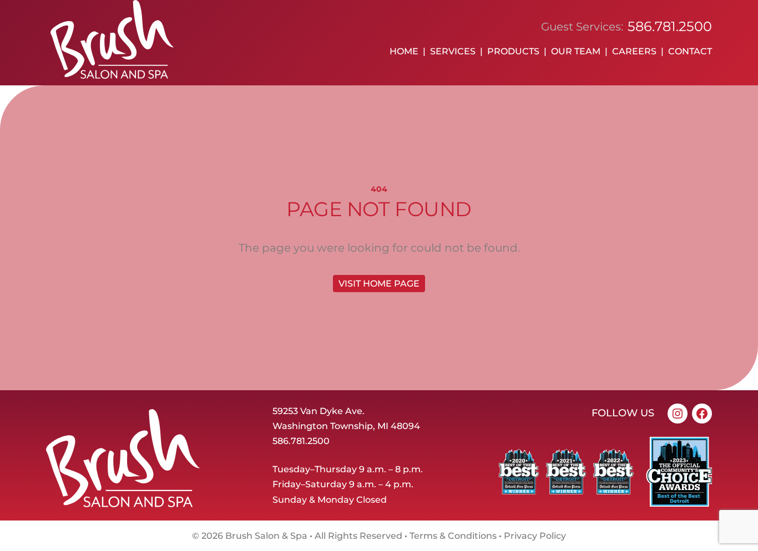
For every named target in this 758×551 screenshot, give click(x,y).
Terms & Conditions (453, 535)
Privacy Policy (535, 535)
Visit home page (379, 283)
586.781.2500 (670, 26)
